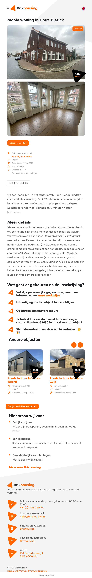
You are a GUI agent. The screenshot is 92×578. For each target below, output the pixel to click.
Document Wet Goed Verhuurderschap (27, 570)
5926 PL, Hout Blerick (22, 156)
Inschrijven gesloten (18, 182)
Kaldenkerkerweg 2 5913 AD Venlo (31, 554)
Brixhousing (27, 528)
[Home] (23, 8)
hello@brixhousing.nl (32, 516)
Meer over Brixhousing (25, 467)
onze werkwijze (49, 295)
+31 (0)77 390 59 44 (32, 507)
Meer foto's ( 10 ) (18, 142)
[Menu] (8, 7)
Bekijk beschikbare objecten (22, 406)
